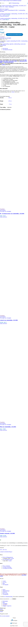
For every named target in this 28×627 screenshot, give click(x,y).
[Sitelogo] (14, 3)
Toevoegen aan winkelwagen (14, 34)
